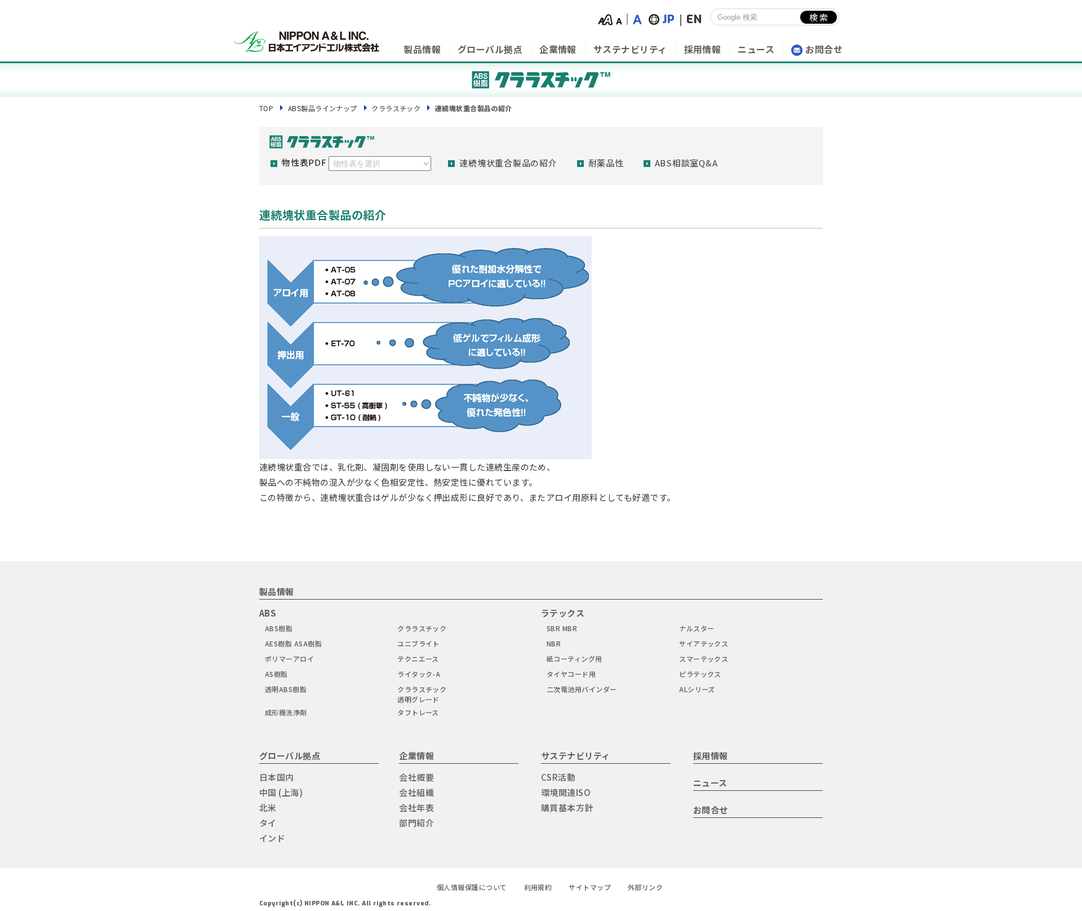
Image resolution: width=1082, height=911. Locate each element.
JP (668, 19)
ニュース (756, 49)
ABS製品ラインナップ (322, 108)
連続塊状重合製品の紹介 (508, 162)
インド (272, 838)
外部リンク (645, 887)
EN (694, 19)
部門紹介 (416, 823)
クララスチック (395, 108)
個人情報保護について (472, 887)
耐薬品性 (606, 162)
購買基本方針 (567, 807)
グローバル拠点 (490, 49)
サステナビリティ (630, 49)
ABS (267, 613)
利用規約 (538, 887)
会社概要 (416, 777)
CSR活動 (558, 777)
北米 (268, 807)
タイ (268, 823)
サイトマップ (590, 887)
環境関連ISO (566, 792)
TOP (266, 108)
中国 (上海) (281, 792)
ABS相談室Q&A (686, 162)
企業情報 (558, 49)
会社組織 (416, 792)
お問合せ (823, 49)
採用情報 (702, 49)
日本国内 (276, 777)
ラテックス (562, 613)
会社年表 (416, 807)
